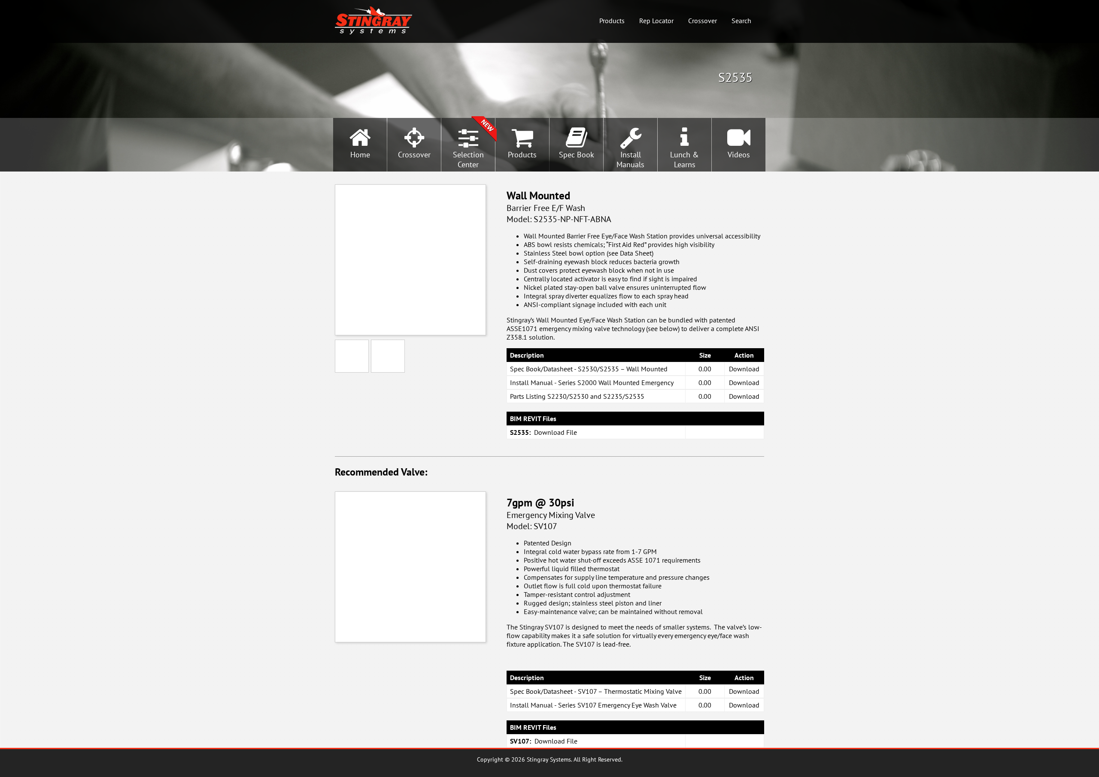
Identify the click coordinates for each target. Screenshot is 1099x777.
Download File (555, 432)
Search (741, 20)
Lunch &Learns (684, 159)
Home (360, 155)
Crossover (702, 20)
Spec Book (576, 155)
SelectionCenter (468, 159)
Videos (739, 155)
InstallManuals (630, 159)
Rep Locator (656, 20)
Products (612, 20)
